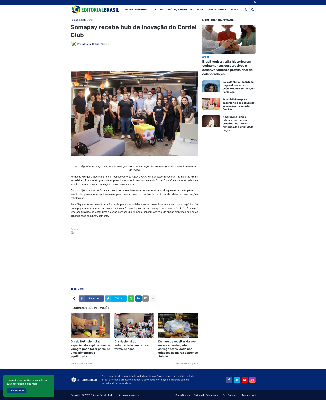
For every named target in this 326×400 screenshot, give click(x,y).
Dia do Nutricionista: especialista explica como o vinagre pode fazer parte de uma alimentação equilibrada (90, 349)
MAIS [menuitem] (234, 9)
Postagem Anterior (82, 363)
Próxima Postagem (186, 363)
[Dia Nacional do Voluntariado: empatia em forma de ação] (134, 325)
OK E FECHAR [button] (17, 390)
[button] (245, 10)
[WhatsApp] (131, 298)
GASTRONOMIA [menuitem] (217, 9)
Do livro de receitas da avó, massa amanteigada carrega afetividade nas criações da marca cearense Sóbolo (178, 349)
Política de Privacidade (206, 395)
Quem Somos (182, 395)
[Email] (145, 298)
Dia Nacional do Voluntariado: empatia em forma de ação (132, 345)
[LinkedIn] (138, 298)
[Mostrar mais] (153, 298)
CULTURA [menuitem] (157, 9)
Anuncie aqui (249, 395)
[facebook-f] (229, 380)
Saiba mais (31, 383)
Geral (90, 20)
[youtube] (245, 380)
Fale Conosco (230, 395)
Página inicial (78, 20)
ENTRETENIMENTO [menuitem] (136, 9)
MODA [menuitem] (200, 9)
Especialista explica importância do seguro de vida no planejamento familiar (238, 104)
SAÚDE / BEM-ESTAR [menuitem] (180, 9)
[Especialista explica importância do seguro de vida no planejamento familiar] (211, 104)
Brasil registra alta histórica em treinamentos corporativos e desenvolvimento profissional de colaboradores (227, 68)
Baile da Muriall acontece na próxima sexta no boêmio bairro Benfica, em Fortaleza (239, 87)
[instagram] (255, 2)
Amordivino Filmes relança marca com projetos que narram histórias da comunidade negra (238, 123)
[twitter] (237, 380)
